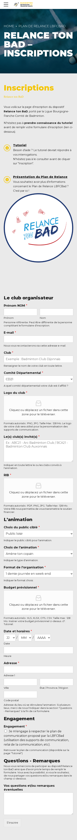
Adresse (11, 663)
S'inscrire (12, 822)
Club (8, 353)
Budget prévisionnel (21, 587)
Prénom (9, 317)
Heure (7, 655)
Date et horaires (18, 631)
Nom (43, 317)
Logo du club (15, 393)
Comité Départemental (23, 373)
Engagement (15, 726)
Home (9, 26)
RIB (7, 475)
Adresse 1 (9, 675)
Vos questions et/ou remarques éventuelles (29, 787)
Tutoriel (19, 145)
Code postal (11, 700)
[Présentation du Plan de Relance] (7, 179)
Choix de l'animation (21, 547)
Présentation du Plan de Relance (40, 177)
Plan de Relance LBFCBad (42, 26)
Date (7, 643)
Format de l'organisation (25, 567)
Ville (6, 687)
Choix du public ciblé (22, 527)
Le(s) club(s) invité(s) (22, 437)
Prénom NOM (15, 305)
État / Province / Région (54, 687)
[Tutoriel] (7, 148)
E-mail (10, 332)
